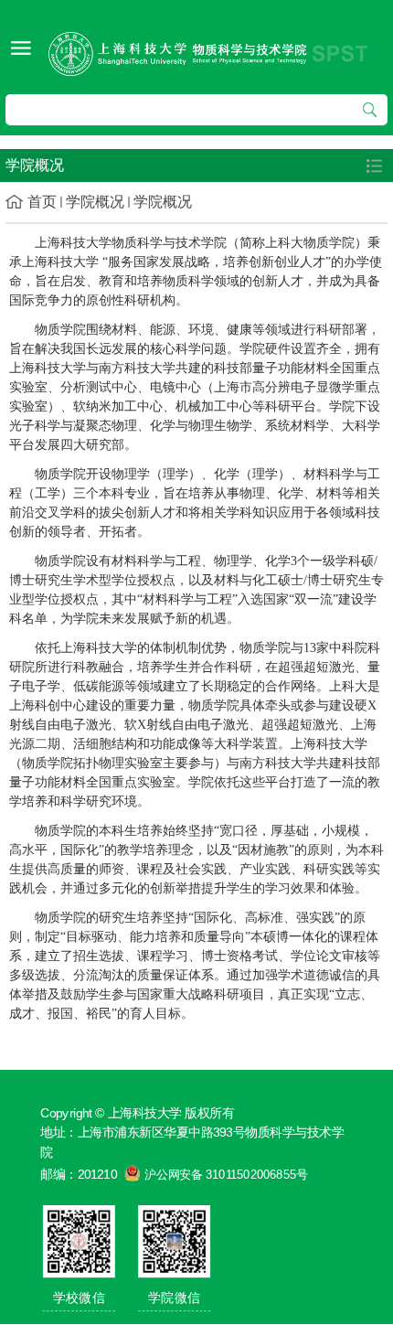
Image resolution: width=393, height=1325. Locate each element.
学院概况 (95, 201)
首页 (42, 201)
